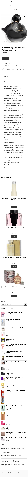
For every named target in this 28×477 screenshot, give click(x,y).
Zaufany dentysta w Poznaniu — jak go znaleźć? (13, 448)
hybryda (17, 68)
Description (6, 76)
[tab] (6, 76)
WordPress (14, 474)
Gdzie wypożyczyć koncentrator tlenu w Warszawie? (11, 456)
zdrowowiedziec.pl (14, 5)
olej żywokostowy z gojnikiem (8, 69)
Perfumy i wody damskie (12, 65)
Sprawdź (5, 58)
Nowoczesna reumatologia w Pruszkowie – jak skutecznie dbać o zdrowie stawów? (12, 460)
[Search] (25, 304)
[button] (14, 9)
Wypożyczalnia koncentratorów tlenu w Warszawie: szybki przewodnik (14, 451)
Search (3, 301)
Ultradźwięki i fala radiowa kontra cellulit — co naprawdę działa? (12, 465)
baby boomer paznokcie (10, 68)
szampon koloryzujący (19, 69)
